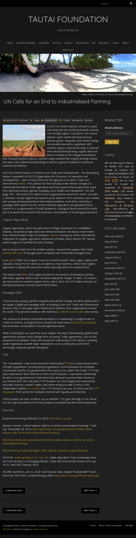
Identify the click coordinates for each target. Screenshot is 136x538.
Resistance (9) (124, 201)
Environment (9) (113, 177)
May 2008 (110, 315)
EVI (93, 43)
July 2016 (109, 262)
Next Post (89, 491)
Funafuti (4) (126, 184)
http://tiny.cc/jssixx (59, 418)
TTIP (66, 363)
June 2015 (110, 289)
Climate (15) (115, 166)
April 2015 (110, 299)
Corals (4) (128, 166)
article (12, 260)
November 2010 (113, 310)
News (116, 43)
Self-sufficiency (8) (123, 208)
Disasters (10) (126, 170)
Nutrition (88, 120)
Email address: (114, 127)
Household (82, 43)
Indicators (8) (127, 194)
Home (10, 43)
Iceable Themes (39, 529)
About (125, 43)
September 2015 (113, 278)
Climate (67, 120)
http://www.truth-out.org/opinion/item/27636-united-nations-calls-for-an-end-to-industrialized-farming (48, 430)
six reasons (33, 388)
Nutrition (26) (113, 198)
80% (24, 274)
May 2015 (110, 294)
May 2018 (110, 241)
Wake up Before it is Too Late (31, 457)
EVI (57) (111, 180)
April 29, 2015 (12, 120)
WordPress (8, 529)
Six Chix (57, 43)
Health (68, 43)
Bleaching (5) (119, 163)
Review (22, 183)
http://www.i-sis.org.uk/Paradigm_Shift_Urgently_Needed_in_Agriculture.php (45, 450)
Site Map (129, 525)
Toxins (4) (122, 212)
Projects (104, 43)
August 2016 (111, 257)
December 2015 (113, 268)
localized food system (83, 322)
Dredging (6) (110, 173)
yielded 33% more (13, 253)
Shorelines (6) (111, 212)
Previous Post (14, 491)
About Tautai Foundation (110, 525)
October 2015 (112, 273)
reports (54, 235)
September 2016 (113, 252)
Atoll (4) (108, 163)
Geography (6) (112, 187)
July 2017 (109, 246)
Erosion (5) (128, 177)
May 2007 (110, 321)
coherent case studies (71, 311)
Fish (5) (123, 180)
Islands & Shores (25, 43)
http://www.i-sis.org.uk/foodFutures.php (76, 475)
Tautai (25, 120)
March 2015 (111, 305)
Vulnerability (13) (116, 215)
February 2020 (112, 236)
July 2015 (109, 283)
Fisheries (44, 43)
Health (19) (118, 191)
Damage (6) (111, 170)
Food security (77, 120)
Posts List (68, 50)
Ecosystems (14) (125, 173)
